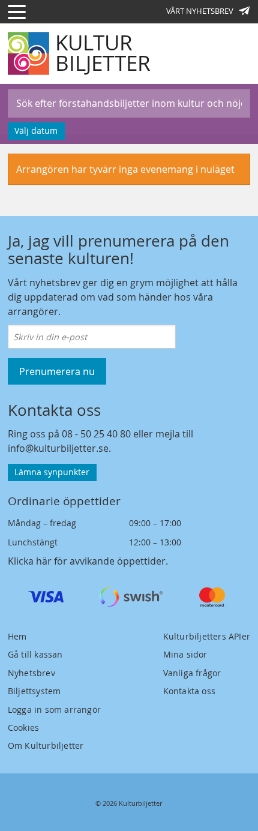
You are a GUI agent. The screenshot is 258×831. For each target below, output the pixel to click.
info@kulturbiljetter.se (58, 448)
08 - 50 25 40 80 (96, 433)
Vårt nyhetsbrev (199, 10)
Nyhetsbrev (31, 673)
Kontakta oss (189, 691)
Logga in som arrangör (54, 709)
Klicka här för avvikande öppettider (87, 561)
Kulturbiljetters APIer (206, 636)
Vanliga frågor (192, 673)
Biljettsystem (34, 691)
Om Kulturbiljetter (46, 745)
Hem (17, 636)
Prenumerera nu (57, 371)
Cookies (23, 727)
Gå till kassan (35, 654)
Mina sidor (185, 654)
